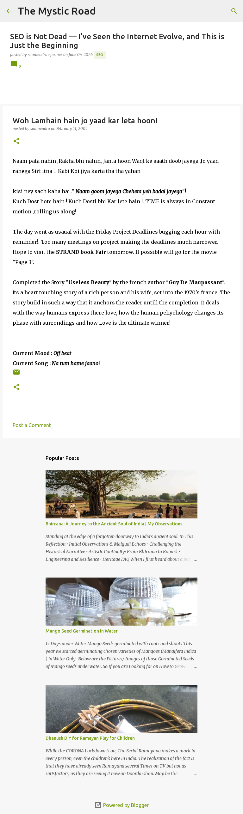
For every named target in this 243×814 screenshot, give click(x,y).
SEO (99, 55)
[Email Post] (16, 374)
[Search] (104, 11)
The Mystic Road (57, 10)
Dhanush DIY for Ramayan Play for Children (90, 738)
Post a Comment (32, 425)
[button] (16, 141)
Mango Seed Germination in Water (82, 630)
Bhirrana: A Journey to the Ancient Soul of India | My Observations (114, 523)
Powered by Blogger (125, 805)
